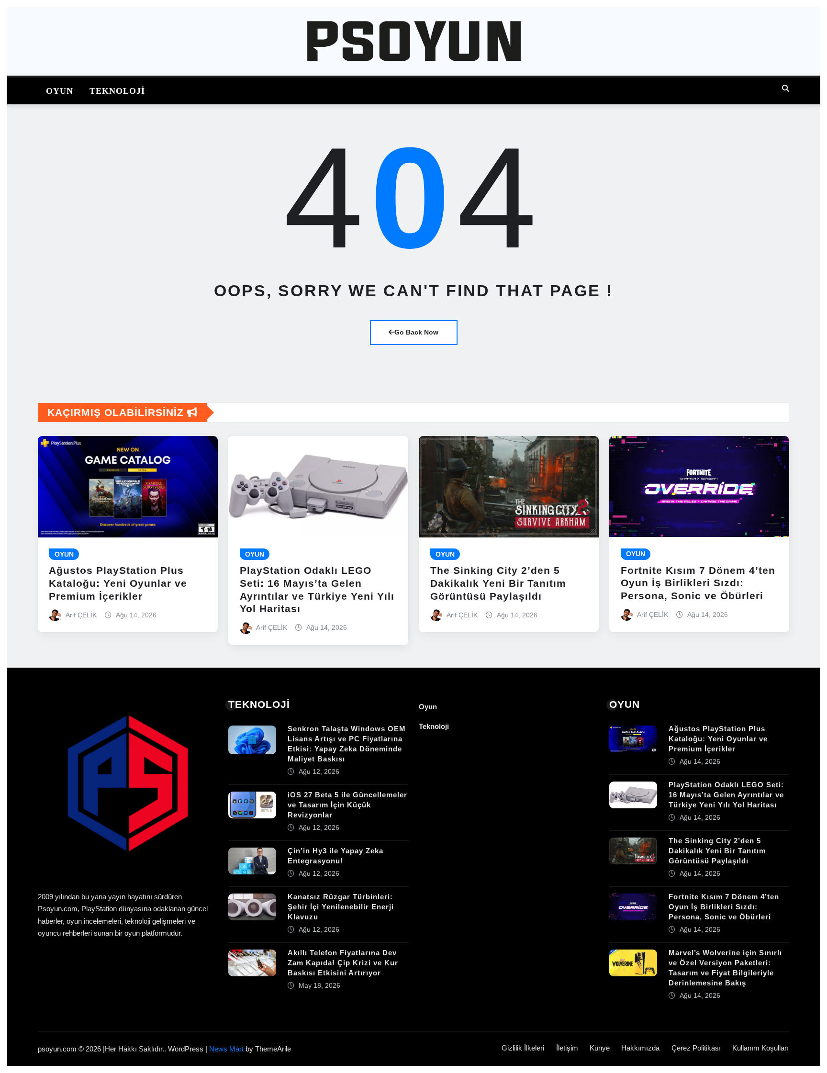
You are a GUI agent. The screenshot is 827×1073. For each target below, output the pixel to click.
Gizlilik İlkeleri (523, 1048)
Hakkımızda (640, 1048)
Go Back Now (416, 332)
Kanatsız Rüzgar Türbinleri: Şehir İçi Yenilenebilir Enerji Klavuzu (341, 907)
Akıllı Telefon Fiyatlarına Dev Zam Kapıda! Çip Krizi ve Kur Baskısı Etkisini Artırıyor (343, 963)
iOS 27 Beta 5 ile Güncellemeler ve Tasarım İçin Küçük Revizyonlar (347, 805)
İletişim (567, 1048)
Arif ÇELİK (81, 615)
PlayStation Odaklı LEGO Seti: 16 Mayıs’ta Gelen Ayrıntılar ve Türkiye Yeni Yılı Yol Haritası (726, 795)
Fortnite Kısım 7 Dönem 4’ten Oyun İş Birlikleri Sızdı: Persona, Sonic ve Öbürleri (698, 583)
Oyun (59, 91)
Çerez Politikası (696, 1048)
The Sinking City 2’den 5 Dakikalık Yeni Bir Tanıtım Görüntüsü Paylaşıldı (498, 583)
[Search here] (785, 88)
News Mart (226, 1049)
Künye (600, 1048)
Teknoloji (117, 91)
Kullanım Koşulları (760, 1048)
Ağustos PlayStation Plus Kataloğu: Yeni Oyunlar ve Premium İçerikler (118, 583)
